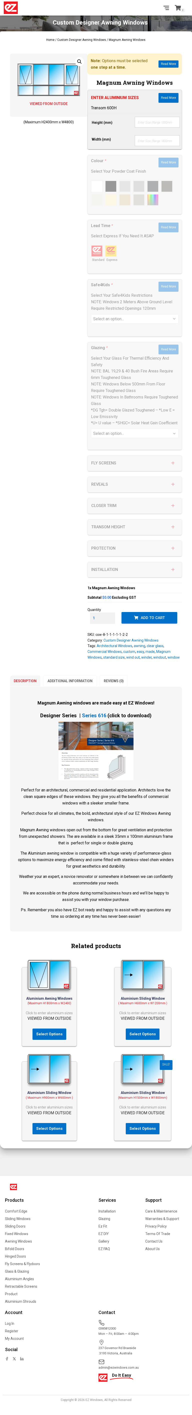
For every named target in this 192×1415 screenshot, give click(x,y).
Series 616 (94, 716)
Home (50, 40)
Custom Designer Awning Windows (81, 40)
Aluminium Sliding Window (143, 998)
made (150, 652)
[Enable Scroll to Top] (182, 1388)
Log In (9, 1324)
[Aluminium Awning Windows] (49, 975)
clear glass (155, 646)
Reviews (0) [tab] (114, 681)
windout (159, 657)
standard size (114, 657)
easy (140, 652)
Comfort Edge (16, 1211)
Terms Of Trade (157, 1234)
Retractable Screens (21, 1286)
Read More (168, 64)
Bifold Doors (14, 1249)
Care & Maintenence (161, 1211)
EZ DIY (103, 1234)
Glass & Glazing (17, 1271)
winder (146, 657)
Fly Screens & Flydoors (22, 1264)
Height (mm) (102, 123)
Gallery (103, 1241)
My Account (14, 1339)
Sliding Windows (17, 1219)
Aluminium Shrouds (20, 1301)
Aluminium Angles (19, 1279)
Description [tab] (25, 681)
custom (129, 652)
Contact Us (153, 1241)
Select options (49, 1034)
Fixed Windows (16, 1234)
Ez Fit (102, 1226)
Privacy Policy (156, 1226)
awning (139, 646)
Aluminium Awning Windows (49, 998)
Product (11, 1294)
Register (11, 1331)
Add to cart (153, 618)
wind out (133, 657)
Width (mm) (101, 139)
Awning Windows (18, 1241)
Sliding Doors (15, 1226)
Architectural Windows (114, 646)
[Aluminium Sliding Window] (142, 975)
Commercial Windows (105, 652)
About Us (152, 1249)
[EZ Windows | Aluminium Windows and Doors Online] (13, 8)
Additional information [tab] (70, 681)
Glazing (104, 1219)
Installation (107, 1211)
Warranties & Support (162, 1219)
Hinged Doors (15, 1256)
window (174, 657)
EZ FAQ (104, 1249)
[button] (79, 61)
